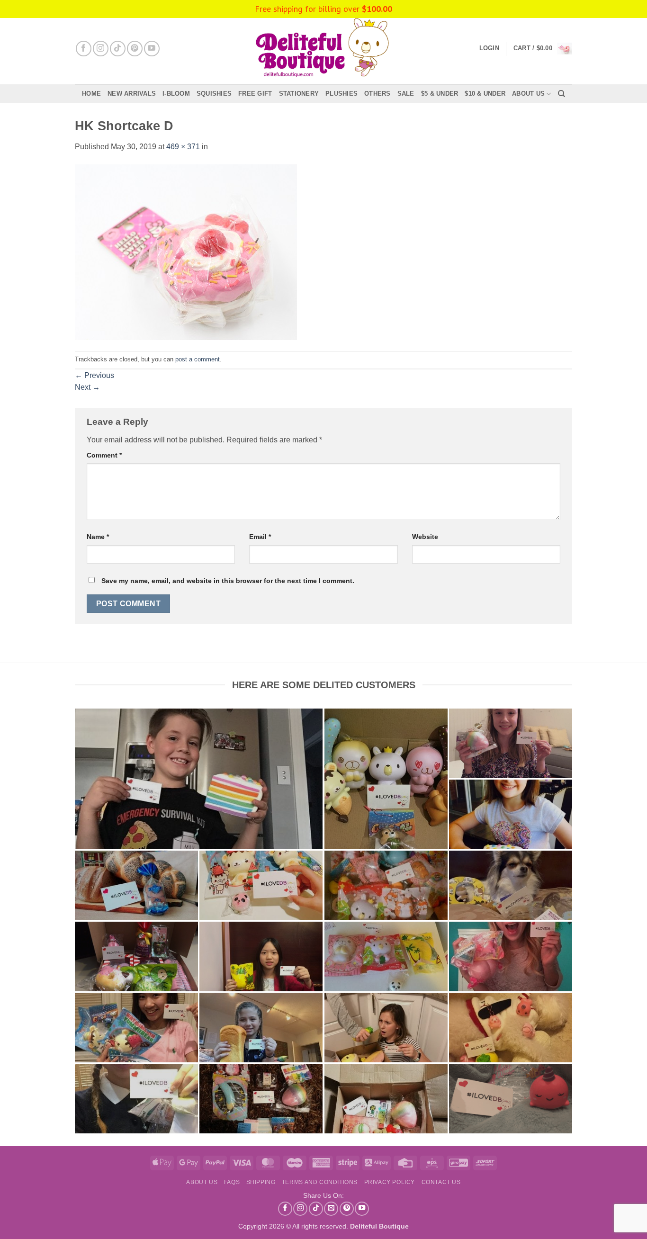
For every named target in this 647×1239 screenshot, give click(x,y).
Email (260, 536)
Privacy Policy (389, 1182)
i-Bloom (176, 93)
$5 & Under (439, 93)
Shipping (261, 1182)
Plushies (341, 93)
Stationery (299, 93)
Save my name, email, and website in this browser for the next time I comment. (227, 580)
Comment (104, 455)
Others (377, 93)
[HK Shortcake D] (186, 252)
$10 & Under (485, 93)
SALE (405, 93)
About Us (528, 93)
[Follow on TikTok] (118, 48)
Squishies (214, 93)
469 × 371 (183, 147)
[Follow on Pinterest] (135, 48)
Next (87, 387)
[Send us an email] (331, 1209)
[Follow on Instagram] (100, 48)
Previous (94, 375)
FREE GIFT (255, 93)
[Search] (561, 94)
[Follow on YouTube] (152, 48)
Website (425, 536)
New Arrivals (132, 93)
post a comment (197, 359)
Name (98, 536)
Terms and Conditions (320, 1182)
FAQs (232, 1182)
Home (91, 93)
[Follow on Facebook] (83, 48)
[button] (542, 48)
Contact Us (441, 1182)
